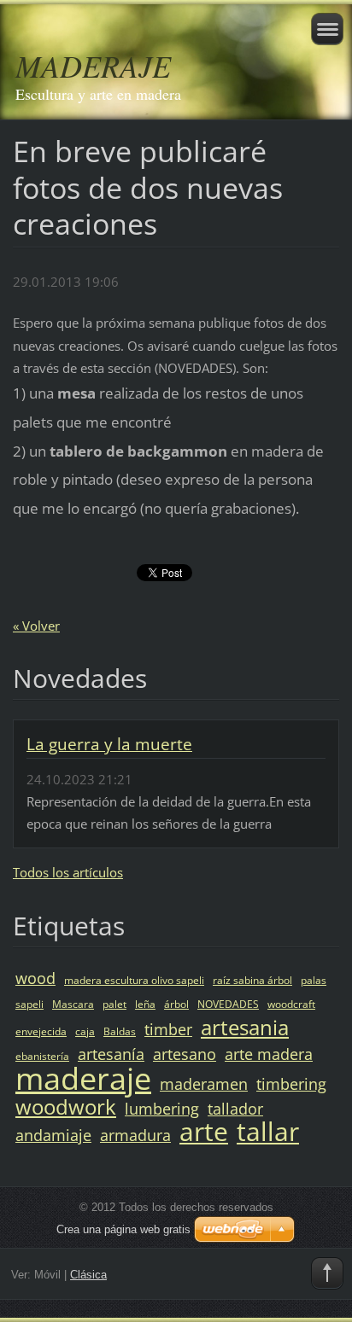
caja (85, 1031)
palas (313, 980)
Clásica (88, 1274)
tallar (268, 1131)
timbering (291, 1084)
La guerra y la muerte (109, 744)
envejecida (41, 1031)
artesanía (111, 1054)
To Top (327, 1273)
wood (35, 978)
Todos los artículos (68, 872)
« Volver (36, 625)
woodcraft (291, 1004)
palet (114, 1004)
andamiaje (53, 1135)
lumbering (162, 1108)
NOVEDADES (228, 1004)
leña (145, 1004)
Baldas (119, 1031)
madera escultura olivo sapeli (134, 980)
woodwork (65, 1106)
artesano (184, 1054)
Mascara (73, 1004)
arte (203, 1131)
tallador (235, 1108)
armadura (135, 1135)
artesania (245, 1027)
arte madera (269, 1054)
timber (168, 1029)
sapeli (29, 1004)
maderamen (204, 1084)
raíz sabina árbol (252, 980)
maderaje (83, 1078)
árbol (176, 1004)
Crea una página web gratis (123, 1229)
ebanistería (42, 1056)
